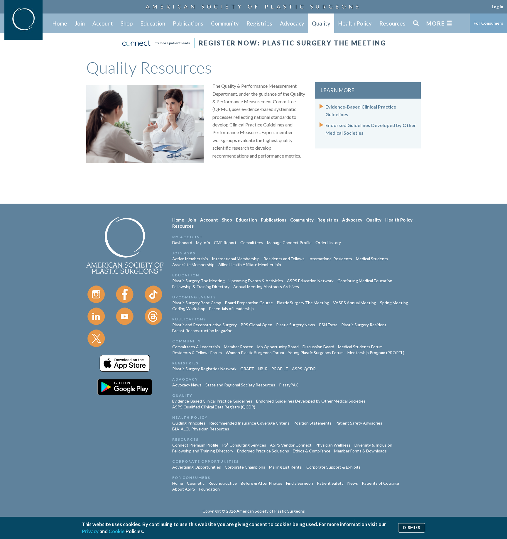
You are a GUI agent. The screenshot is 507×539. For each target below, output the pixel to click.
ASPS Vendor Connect (291, 444)
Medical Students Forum (360, 346)
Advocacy (292, 23)
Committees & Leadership (196, 346)
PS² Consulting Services (244, 444)
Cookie (117, 531)
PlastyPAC (289, 384)
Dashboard (182, 242)
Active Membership (190, 258)
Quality (321, 23)
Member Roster (238, 346)
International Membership (236, 258)
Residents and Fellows (284, 258)
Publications (188, 23)
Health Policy (355, 23)
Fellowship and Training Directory (202, 450)
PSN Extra (328, 324)
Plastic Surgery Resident (363, 324)
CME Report (225, 242)
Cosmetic (196, 483)
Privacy (90, 531)
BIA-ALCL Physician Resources (200, 428)
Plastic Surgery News (295, 324)
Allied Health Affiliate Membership (249, 264)
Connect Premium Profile (195, 444)
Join (80, 23)
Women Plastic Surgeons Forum (255, 352)
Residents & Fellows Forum (197, 352)
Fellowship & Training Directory (200, 286)
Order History (328, 242)
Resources (392, 23)
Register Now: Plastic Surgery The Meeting (292, 43)
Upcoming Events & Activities (256, 280)
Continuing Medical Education (364, 280)
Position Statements (312, 422)
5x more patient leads (172, 43)
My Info (203, 242)
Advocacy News (187, 384)
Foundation (209, 488)
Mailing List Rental (285, 466)
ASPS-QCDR (304, 368)
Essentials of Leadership (231, 308)
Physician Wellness (333, 444)
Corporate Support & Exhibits (333, 466)
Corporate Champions (245, 466)
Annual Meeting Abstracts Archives (266, 286)
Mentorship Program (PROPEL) (375, 352)
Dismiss (411, 528)
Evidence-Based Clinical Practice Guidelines (212, 400)
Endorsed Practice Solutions (263, 450)
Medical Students (372, 258)
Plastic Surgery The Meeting (198, 280)
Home (59, 23)
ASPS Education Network (310, 280)
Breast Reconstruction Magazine (202, 330)
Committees (251, 242)
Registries (259, 23)
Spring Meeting (394, 302)
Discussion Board (318, 346)
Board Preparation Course (249, 302)
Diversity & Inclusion (373, 444)
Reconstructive (222, 483)
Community (225, 23)
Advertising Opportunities (196, 466)
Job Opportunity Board (277, 346)
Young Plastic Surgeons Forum (316, 352)
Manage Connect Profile (289, 242)
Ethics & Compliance (311, 450)
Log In (497, 6)
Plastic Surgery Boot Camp (196, 302)
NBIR (263, 368)
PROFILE (279, 368)
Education (152, 23)
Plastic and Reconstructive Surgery (204, 324)
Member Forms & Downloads (360, 450)
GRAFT (247, 368)
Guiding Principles (188, 422)
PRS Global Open (256, 324)
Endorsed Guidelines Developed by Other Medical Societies (311, 400)
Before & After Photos (261, 483)
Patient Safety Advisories (358, 422)
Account (102, 23)
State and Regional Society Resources (240, 384)
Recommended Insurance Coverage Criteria (249, 422)
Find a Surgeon (299, 483)
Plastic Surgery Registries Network (204, 368)
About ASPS (183, 488)
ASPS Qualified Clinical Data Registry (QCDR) (213, 406)
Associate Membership (193, 264)
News (352, 483)
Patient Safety (330, 483)
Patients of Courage (380, 483)
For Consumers (488, 23)
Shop (127, 23)
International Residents (330, 258)
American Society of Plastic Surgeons (253, 6)
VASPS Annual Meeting (354, 302)
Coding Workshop (188, 308)
